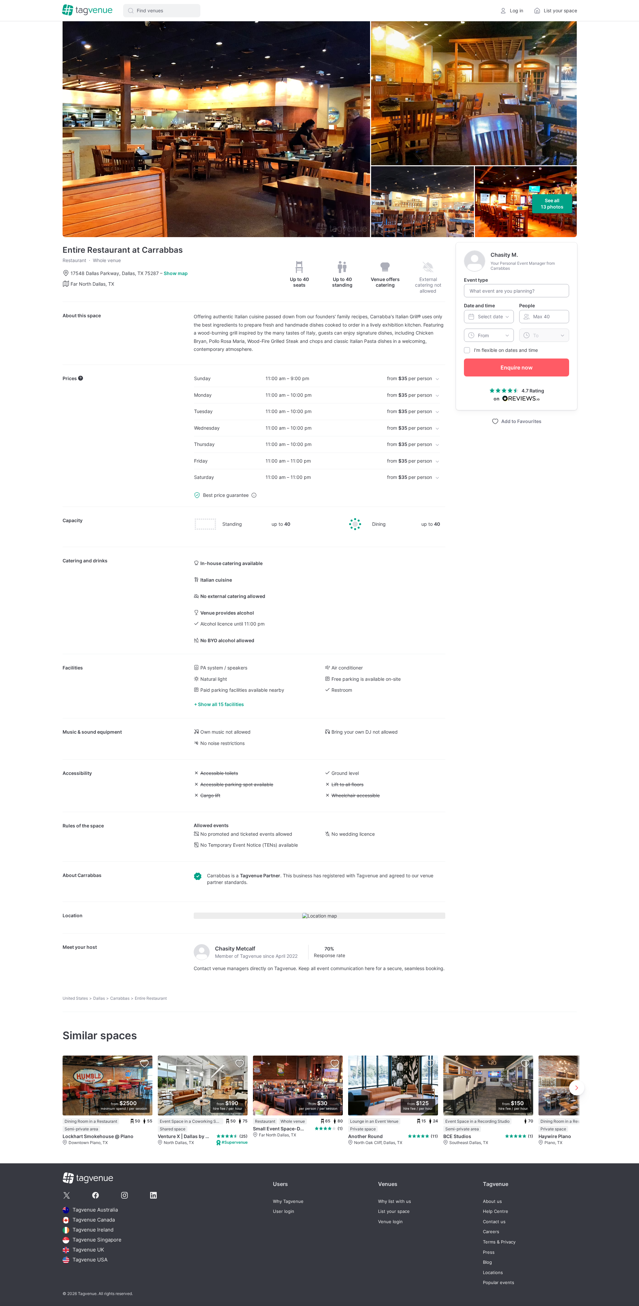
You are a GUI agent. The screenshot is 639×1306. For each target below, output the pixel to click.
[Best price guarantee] (254, 495)
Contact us (494, 1221)
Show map (176, 273)
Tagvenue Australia (95, 1210)
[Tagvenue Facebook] (95, 1195)
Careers (491, 1231)
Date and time (479, 305)
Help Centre (495, 1211)
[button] (161, 10)
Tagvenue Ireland (93, 1230)
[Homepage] (87, 10)
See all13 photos (552, 204)
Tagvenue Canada (94, 1220)
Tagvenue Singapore (97, 1240)
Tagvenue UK (88, 1250)
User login (283, 1211)
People (527, 305)
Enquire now (516, 367)
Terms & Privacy (499, 1241)
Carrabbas (90, 875)
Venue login (390, 1221)
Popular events (498, 1282)
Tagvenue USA (90, 1260)
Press (489, 1252)
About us (492, 1201)
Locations (493, 1272)
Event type (476, 280)
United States (75, 998)
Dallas (99, 998)
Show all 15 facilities (221, 704)
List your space (394, 1211)
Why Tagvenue (288, 1201)
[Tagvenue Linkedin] (153, 1195)
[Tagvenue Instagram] (124, 1195)
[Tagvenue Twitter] (66, 1195)
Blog (487, 1262)
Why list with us (394, 1201)
